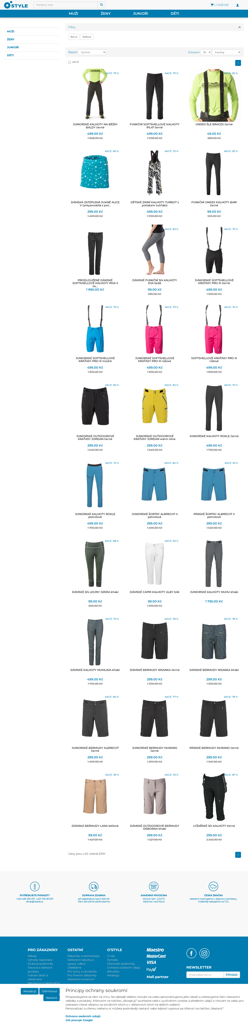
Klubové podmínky (40, 963)
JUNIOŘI (140, 13)
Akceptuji (29, 991)
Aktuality (113, 971)
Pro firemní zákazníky (82, 975)
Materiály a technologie (83, 956)
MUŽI (73, 13)
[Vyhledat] (101, 5)
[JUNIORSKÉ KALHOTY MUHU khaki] (214, 563)
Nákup (32, 956)
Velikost (86, 36)
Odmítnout (49, 991)
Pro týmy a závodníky (82, 971)
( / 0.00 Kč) (221, 5)
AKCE (75, 61)
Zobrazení (194, 52)
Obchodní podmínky (121, 963)
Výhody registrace (40, 960)
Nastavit (51, 998)
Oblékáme (74, 967)
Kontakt (112, 960)
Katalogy (113, 975)
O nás (111, 956)
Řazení (72, 52)
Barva (74, 36)
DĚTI (175, 13)
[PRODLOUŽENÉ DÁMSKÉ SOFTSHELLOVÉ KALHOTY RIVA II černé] (95, 251)
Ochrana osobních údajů (123, 967)
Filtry (72, 27)
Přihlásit (232, 974)
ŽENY (106, 13)
